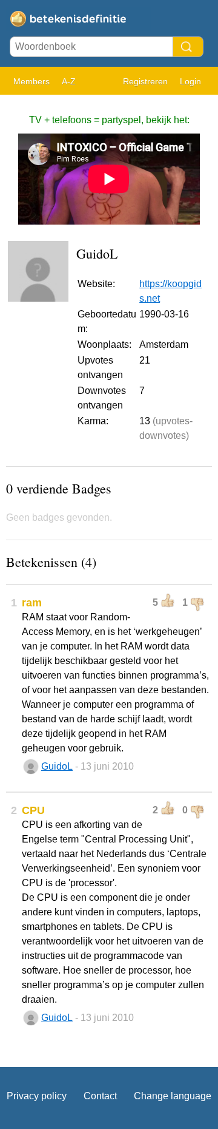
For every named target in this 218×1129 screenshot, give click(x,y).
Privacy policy (37, 1096)
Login (190, 81)
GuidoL (57, 766)
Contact (100, 1096)
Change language (172, 1096)
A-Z (69, 81)
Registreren (145, 81)
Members (31, 81)
